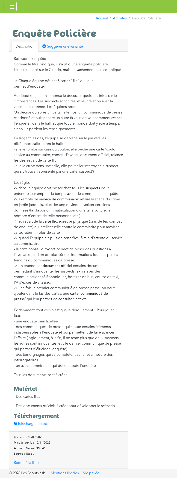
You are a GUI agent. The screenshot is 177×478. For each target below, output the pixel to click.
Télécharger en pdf (32, 424)
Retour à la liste (26, 463)
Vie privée (91, 473)
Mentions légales (65, 473)
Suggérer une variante (64, 47)
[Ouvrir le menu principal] (10, 6)
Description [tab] (25, 47)
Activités (120, 18)
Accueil (102, 18)
